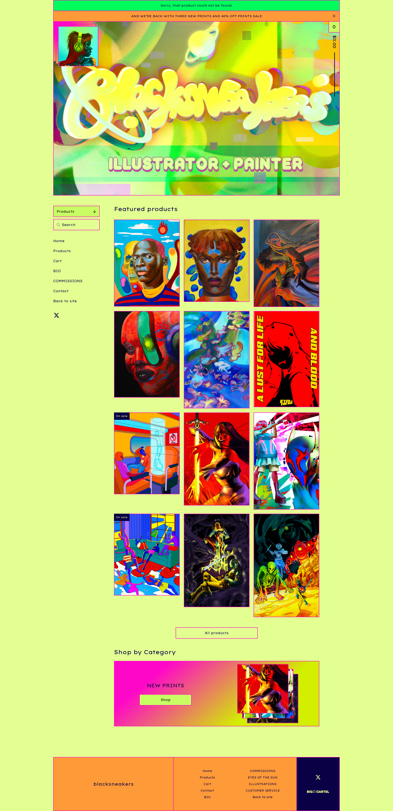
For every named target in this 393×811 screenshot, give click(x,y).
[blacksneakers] (78, 46)
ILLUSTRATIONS (263, 784)
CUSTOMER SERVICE (263, 790)
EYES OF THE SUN (263, 777)
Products (65, 211)
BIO (57, 271)
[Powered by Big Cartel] (318, 790)
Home (58, 241)
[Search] (58, 224)
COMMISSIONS (67, 281)
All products (217, 633)
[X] (56, 315)
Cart (57, 261)
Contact (61, 291)
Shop (166, 700)
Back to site (65, 301)
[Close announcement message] (334, 16)
